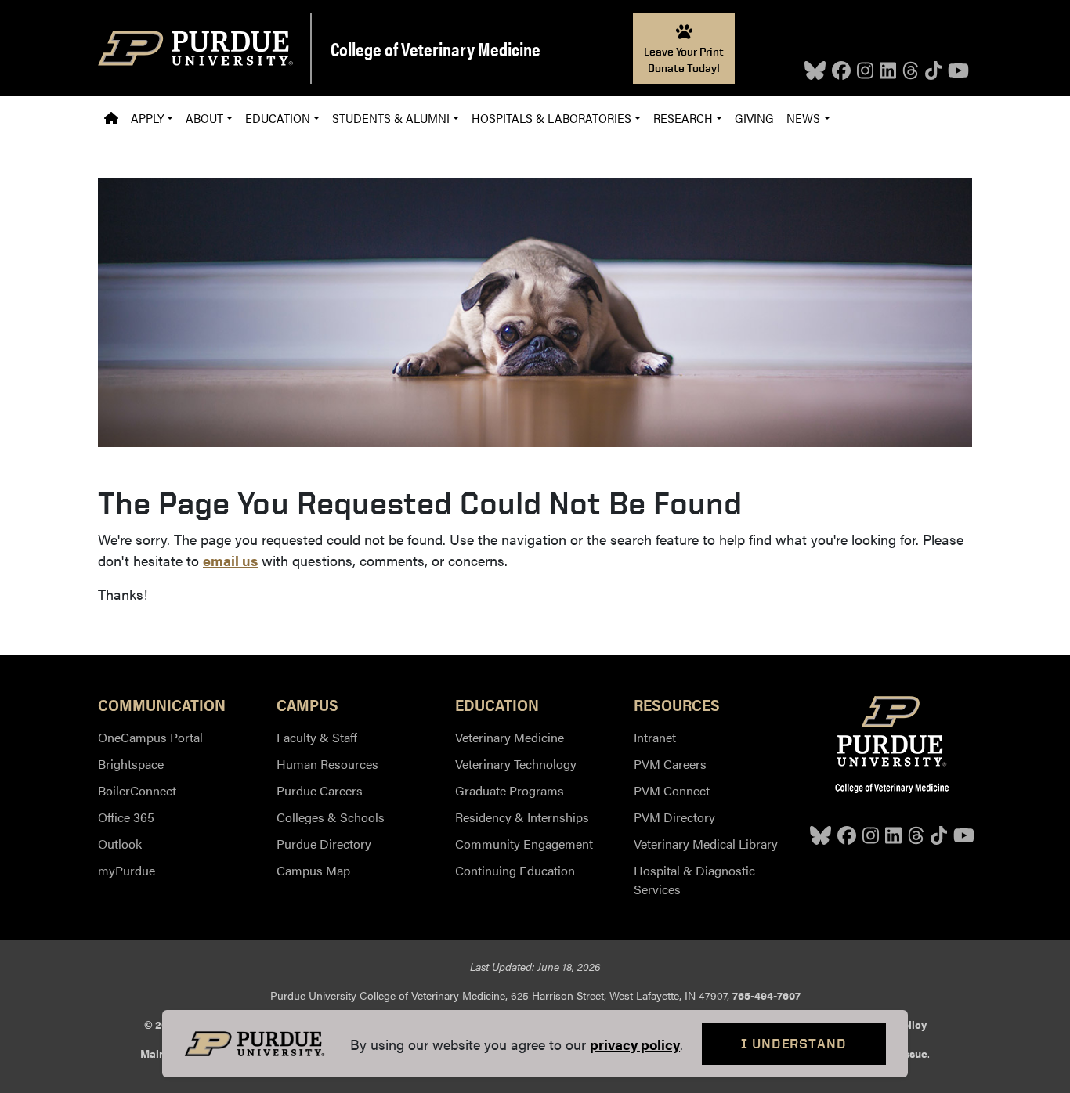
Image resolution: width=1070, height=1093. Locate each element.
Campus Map (313, 870)
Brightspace (131, 764)
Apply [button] (147, 118)
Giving (754, 118)
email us (230, 560)
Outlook (120, 844)
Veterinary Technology (516, 764)
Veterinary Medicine (509, 737)
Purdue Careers (320, 790)
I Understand (794, 1043)
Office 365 (126, 817)
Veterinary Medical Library (706, 844)
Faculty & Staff (317, 737)
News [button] (803, 118)
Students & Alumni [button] (391, 118)
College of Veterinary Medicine (435, 48)
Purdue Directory (324, 844)
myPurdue (126, 870)
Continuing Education (515, 870)
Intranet (655, 737)
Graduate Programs (509, 790)
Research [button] (683, 118)
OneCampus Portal (150, 737)
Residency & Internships (522, 817)
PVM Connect (672, 790)
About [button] (204, 118)
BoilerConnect (137, 790)
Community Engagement (524, 844)
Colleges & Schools (331, 817)
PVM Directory (674, 817)
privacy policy (635, 1044)
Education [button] (277, 118)
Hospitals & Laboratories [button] (551, 118)
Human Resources (327, 764)
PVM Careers (670, 764)
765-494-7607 (766, 995)
